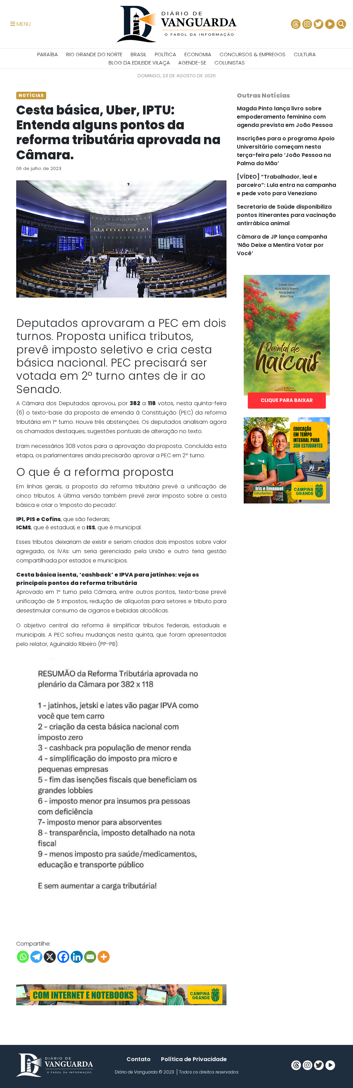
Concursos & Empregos (252, 54)
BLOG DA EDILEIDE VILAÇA (139, 62)
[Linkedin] (77, 957)
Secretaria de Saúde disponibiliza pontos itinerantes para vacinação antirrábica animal (286, 215)
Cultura (305, 54)
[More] (104, 957)
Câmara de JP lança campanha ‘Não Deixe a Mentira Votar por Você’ (282, 245)
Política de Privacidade (194, 1059)
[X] (50, 957)
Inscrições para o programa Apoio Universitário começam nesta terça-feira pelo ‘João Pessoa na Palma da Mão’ (286, 150)
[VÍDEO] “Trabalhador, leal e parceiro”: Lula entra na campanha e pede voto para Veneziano (286, 185)
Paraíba (47, 54)
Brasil (139, 54)
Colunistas (229, 62)
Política (165, 54)
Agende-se (192, 62)
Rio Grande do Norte (94, 54)
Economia (197, 54)
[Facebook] (63, 957)
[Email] (90, 957)
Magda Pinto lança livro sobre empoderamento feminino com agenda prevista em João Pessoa (285, 116)
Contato (139, 1059)
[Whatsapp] (23, 957)
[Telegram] (36, 957)
